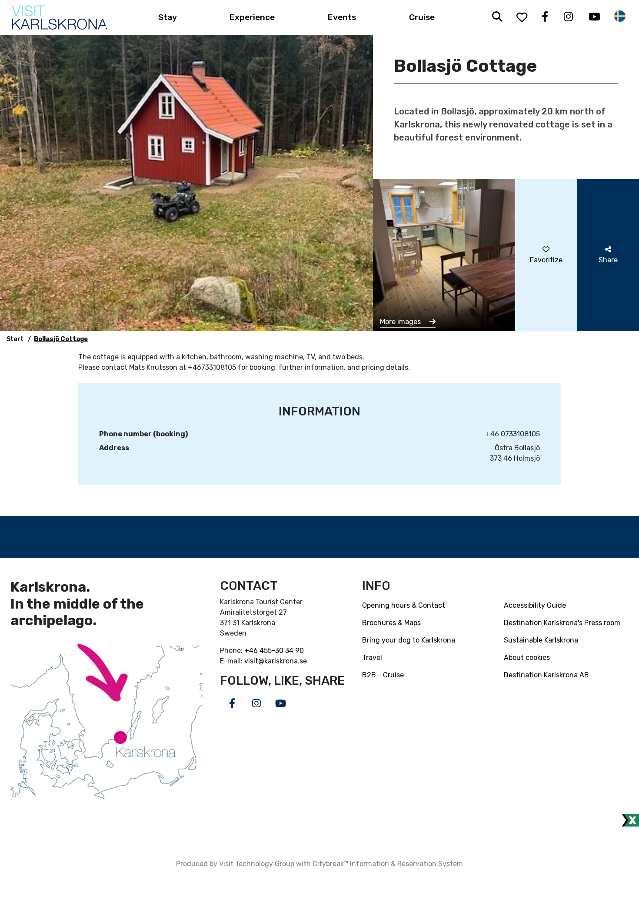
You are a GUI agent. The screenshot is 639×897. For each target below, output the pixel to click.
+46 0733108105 (513, 434)
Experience (252, 17)
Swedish (620, 16)
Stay (167, 17)
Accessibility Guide (535, 605)
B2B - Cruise (383, 675)
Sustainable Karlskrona (541, 640)
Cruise (422, 17)
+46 (252, 650)
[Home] (59, 17)
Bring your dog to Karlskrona (408, 640)
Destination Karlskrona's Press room (562, 623)
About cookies (527, 657)
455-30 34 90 (282, 650)
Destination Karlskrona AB (546, 675)
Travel (372, 657)
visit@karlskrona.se (275, 661)
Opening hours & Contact (403, 605)
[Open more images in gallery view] (444, 254)
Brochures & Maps (391, 623)
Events (342, 17)
